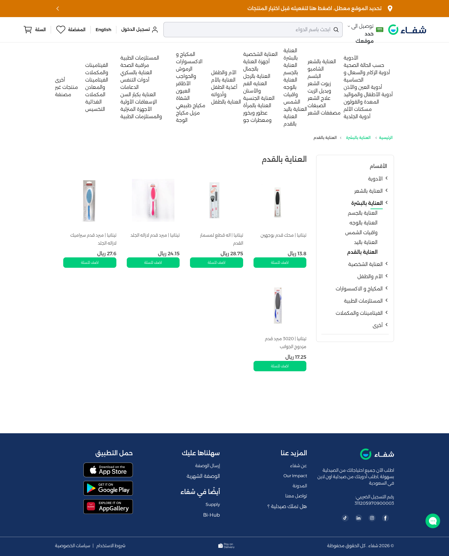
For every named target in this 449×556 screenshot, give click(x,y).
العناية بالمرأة (257, 105)
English (103, 29)
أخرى (60, 80)
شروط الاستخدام (111, 545)
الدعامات (129, 87)
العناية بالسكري (136, 72)
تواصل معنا (296, 496)
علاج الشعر (319, 98)
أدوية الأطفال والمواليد (368, 94)
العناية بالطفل (226, 102)
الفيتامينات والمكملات (359, 313)
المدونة (300, 486)
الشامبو (316, 69)
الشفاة (183, 98)
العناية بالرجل (256, 76)
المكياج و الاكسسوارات (359, 289)
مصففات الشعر (324, 113)
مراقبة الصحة (134, 65)
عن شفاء (298, 465)
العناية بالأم (223, 80)
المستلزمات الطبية (139, 58)
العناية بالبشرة (358, 137)
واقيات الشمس (361, 232)
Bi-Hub (211, 515)
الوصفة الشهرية (203, 476)
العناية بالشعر (322, 61)
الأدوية (351, 58)
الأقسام (378, 166)
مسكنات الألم (358, 109)
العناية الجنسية (259, 98)
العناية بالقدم (362, 252)
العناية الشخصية (260, 54)
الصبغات (317, 105)
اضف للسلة (280, 262)
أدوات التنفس (134, 80)
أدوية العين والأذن (363, 87)
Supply (213, 504)
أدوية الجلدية (357, 116)
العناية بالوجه (363, 223)
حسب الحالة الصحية (364, 65)
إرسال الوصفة (207, 465)
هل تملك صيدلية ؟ (287, 506)
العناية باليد (295, 109)
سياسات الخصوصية (72, 545)
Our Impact (295, 475)
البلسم (314, 76)
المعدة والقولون (361, 102)
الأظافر (183, 83)
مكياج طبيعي (190, 105)
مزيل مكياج (188, 113)
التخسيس (95, 109)
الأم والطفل (223, 72)
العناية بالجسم (363, 213)
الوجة (182, 120)
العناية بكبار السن (138, 94)
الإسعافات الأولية (138, 102)
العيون (183, 91)
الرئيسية (385, 137)
